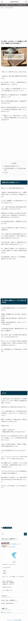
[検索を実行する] (25, 534)
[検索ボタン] (26, 2)
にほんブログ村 (11, 546)
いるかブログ (14, 2)
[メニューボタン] (2, 2)
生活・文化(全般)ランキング (15, 544)
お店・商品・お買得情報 (10, 600)
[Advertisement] (14, 24)
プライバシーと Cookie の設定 (14, 620)
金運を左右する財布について (11, 166)
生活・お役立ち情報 (7, 527)
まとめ (6, 172)
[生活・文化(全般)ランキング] (5, 544)
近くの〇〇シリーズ (6, 612)
